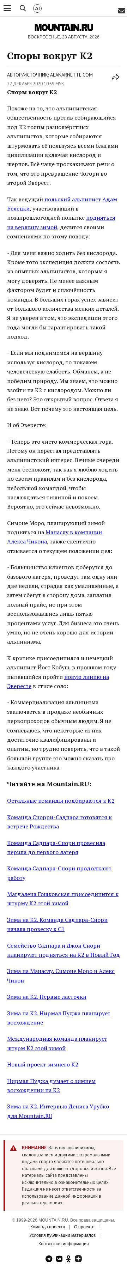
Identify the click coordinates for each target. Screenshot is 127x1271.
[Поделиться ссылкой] (115, 81)
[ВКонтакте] (59, 1259)
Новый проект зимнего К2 (42, 1064)
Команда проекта (47, 1226)
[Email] (121, 11)
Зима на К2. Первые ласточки (46, 997)
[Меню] (7, 8)
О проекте (84, 1226)
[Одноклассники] (69, 1259)
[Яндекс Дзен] (78, 1259)
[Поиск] (23, 8)
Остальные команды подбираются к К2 (61, 800)
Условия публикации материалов (62, 1235)
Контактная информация (63, 1243)
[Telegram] (49, 1259)
